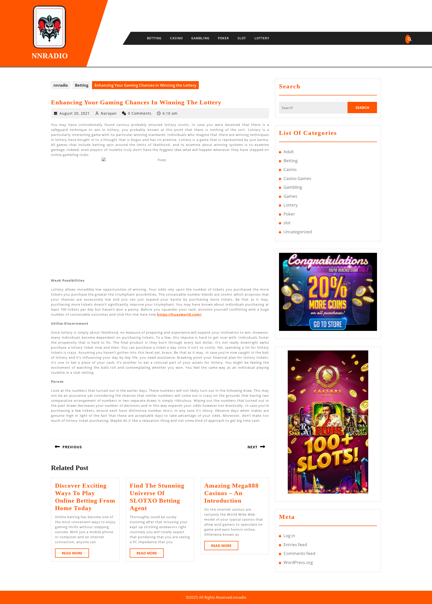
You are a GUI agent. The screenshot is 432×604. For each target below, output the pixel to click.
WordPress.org (298, 562)
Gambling (200, 38)
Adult (289, 151)
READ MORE (75, 554)
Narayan (109, 113)
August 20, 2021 (75, 113)
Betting (154, 38)
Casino (176, 38)
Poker (223, 38)
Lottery (261, 38)
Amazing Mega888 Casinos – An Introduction (231, 493)
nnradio (50, 56)
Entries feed (295, 544)
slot (242, 38)
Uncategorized (298, 232)
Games (290, 196)
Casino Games (297, 178)
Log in (289, 535)
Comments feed (299, 553)
